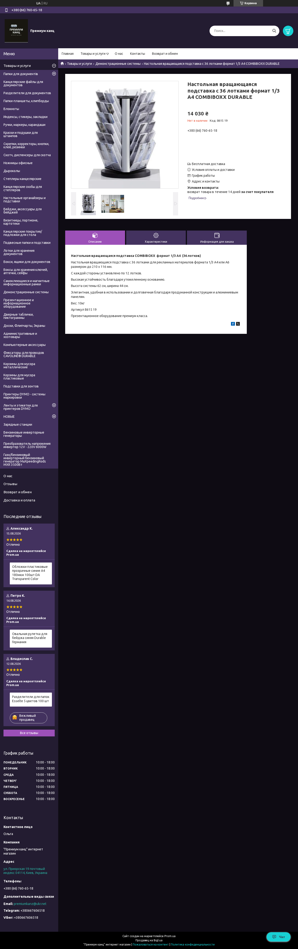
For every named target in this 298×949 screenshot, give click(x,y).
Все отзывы (29, 733)
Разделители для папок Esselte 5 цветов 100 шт (30, 699)
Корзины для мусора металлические (19, 365)
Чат (282, 937)
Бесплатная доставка (208, 164)
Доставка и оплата (19, 500)
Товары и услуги (93, 53)
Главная (68, 53)
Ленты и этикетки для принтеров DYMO (20, 407)
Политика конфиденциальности (193, 944)
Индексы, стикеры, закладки (25, 117)
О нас (119, 53)
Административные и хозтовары (20, 335)
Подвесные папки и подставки (27, 243)
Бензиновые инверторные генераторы (23, 434)
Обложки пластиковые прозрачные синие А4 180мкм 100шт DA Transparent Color (30, 573)
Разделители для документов (27, 93)
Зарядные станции (17, 424)
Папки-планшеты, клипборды (26, 101)
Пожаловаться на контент (151, 944)
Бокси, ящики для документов (26, 262)
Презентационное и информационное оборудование (18, 303)
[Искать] (274, 31)
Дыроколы (11, 171)
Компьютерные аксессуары (24, 345)
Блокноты (11, 109)
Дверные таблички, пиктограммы (18, 316)
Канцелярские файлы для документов (23, 83)
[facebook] (233, 324)
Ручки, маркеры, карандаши (24, 125)
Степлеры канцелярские (22, 179)
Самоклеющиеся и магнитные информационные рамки (26, 282)
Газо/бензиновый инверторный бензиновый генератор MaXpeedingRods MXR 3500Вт (24, 459)
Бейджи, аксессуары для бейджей (22, 210)
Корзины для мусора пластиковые (19, 376)
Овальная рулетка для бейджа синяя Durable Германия (29, 638)
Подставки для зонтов (21, 386)
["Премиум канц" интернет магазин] (16, 30)
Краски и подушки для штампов (20, 134)
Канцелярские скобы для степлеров (22, 188)
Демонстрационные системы (118, 64)
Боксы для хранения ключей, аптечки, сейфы (25, 271)
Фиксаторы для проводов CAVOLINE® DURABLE (23, 354)
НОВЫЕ (9, 416)
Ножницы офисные (18, 163)
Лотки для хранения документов (18, 252)
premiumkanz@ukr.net (30, 904)
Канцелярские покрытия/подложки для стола (22, 233)
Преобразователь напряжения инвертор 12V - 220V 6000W (27, 445)
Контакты (137, 53)
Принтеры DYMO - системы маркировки (24, 395)
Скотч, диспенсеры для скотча (27, 155)
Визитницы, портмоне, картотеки (20, 221)
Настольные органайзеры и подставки (24, 199)
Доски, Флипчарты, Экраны (24, 326)
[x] (238, 324)
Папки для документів (20, 74)
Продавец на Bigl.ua (149, 940)
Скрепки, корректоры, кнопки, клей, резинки (26, 145)
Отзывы (10, 484)
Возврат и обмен (165, 53)
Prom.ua (170, 936)
